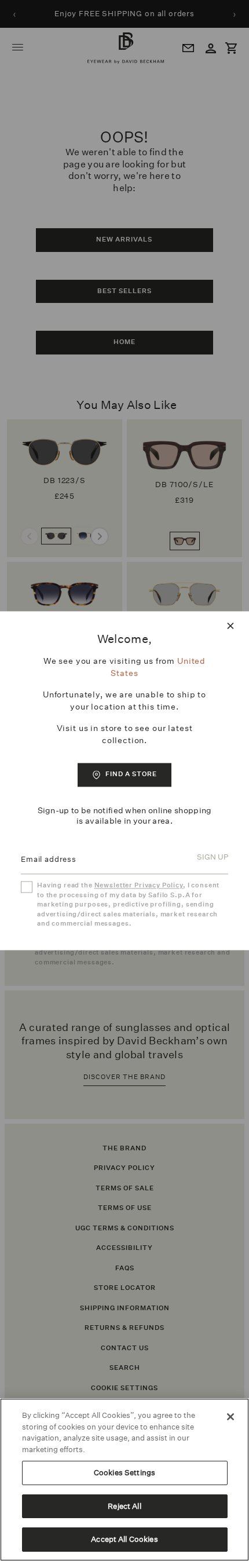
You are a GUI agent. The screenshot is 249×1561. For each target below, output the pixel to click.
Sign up (212, 857)
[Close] (230, 1417)
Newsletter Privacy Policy (138, 886)
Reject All (124, 1506)
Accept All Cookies (124, 1539)
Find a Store (131, 774)
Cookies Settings (124, 1473)
